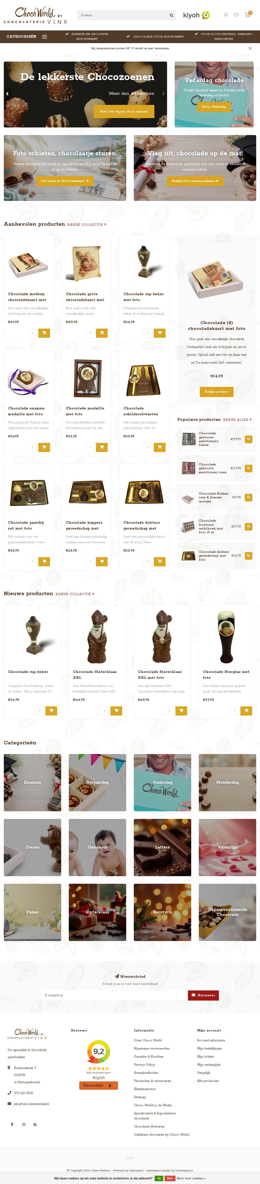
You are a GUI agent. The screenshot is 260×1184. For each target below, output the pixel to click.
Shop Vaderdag (214, 107)
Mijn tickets (205, 1057)
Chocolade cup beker (28, 672)
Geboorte (76, 821)
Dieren (9, 821)
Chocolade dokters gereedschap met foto (141, 528)
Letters (139, 821)
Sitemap (140, 1097)
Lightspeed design (158, 1170)
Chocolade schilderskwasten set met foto (140, 414)
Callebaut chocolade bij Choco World (161, 1135)
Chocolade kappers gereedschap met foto (84, 528)
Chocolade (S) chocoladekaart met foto (217, 325)
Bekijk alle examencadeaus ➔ (195, 181)
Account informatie (211, 1040)
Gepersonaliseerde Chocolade (221, 886)
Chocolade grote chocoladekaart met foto (85, 300)
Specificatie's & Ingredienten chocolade (155, 1116)
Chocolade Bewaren (149, 1127)
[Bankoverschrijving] (130, 1158)
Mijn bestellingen (209, 1048)
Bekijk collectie (86, 225)
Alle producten (208, 1081)
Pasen (8, 886)
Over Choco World (148, 1040)
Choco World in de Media (153, 1105)
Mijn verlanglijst (209, 1065)
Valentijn (205, 821)
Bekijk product (217, 392)
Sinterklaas (77, 886)
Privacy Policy (144, 1065)
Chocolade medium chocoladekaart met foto (27, 300)
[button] (7, 94)
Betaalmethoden (146, 1073)
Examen (10, 756)
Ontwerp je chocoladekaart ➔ (65, 181)
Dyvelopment (184, 1170)
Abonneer (206, 995)
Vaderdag (141, 756)
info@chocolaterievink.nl (31, 1104)
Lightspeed (136, 1170)
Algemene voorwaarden (152, 1048)
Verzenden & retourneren (152, 1081)
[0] (247, 16)
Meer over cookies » (191, 1178)
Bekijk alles (236, 420)
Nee (170, 1178)
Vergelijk (203, 1073)
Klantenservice (145, 1089)
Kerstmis (140, 886)
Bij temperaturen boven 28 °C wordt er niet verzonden (130, 48)
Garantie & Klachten (149, 1057)
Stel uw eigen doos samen (124, 111)
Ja (159, 1178)
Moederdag (207, 756)
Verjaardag (77, 756)
